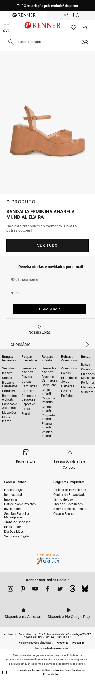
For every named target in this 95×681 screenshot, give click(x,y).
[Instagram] (10, 590)
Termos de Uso (33, 659)
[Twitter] (60, 590)
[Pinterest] (23, 590)
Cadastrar (49, 309)
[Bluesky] (85, 590)
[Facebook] (47, 590)
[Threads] (72, 590)
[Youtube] (35, 590)
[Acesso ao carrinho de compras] (84, 28)
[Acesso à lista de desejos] (73, 28)
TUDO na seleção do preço (47, 6)
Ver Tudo (47, 245)
